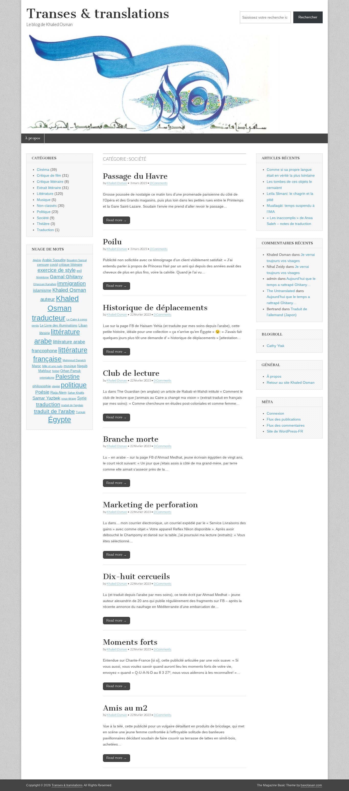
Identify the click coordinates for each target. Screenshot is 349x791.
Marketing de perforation (150, 504)
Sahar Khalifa (76, 392)
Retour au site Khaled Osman (291, 382)
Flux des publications (284, 419)
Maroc (36, 366)
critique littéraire (70, 265)
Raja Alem (58, 392)
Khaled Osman (117, 183)
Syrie (82, 398)
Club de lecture (131, 373)
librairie (44, 333)
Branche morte (130, 439)
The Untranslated (281, 291)
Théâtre (43, 224)
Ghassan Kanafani (44, 284)
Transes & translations (97, 13)
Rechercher (307, 17)
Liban (82, 325)
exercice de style (57, 270)
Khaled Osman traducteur (55, 308)
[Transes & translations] (174, 67)
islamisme (42, 290)
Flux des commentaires (286, 425)
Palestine (67, 376)
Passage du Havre (135, 176)
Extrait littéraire (49, 188)
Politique (44, 212)
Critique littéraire (50, 181)
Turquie (80, 412)
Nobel (55, 371)
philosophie (41, 386)
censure (43, 265)
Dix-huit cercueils (136, 576)
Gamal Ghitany (66, 276)
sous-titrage (68, 398)
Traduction (45, 230)
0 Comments (158, 183)
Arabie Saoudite (54, 260)
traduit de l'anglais (72, 405)
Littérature (45, 193)
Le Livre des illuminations (58, 325)
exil (79, 271)
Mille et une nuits (52, 366)
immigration (71, 283)
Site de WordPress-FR (285, 431)
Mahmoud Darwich (74, 360)
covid (54, 265)
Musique (44, 200)
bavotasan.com (311, 785)
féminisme (42, 277)
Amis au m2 (125, 708)
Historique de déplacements (155, 307)
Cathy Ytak (275, 346)
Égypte (59, 419)
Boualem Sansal (77, 260)
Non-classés (47, 205)
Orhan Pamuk (70, 371)
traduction (48, 404)
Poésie (42, 392)
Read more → (116, 220)
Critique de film (49, 175)
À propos (32, 138)
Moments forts (130, 642)
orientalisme (47, 377)
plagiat (56, 386)
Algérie (37, 260)
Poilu (112, 241)
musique (70, 366)
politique (74, 385)
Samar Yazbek (46, 398)
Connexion (275, 413)
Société (43, 218)
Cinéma (43, 169)
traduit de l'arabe (54, 411)
